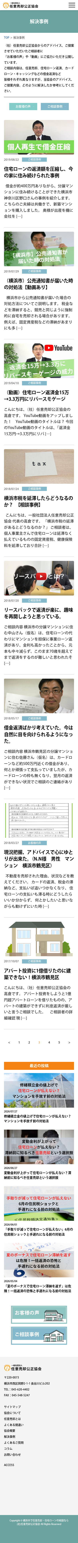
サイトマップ (12, 1406)
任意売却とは (12, 1418)
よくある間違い (14, 1424)
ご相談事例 (54, 106)
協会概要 (9, 1430)
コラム (8, 1448)
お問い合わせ (12, 1454)
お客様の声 (23, 106)
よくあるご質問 (14, 1442)
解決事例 (9, 1436)
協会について (12, 1412)
